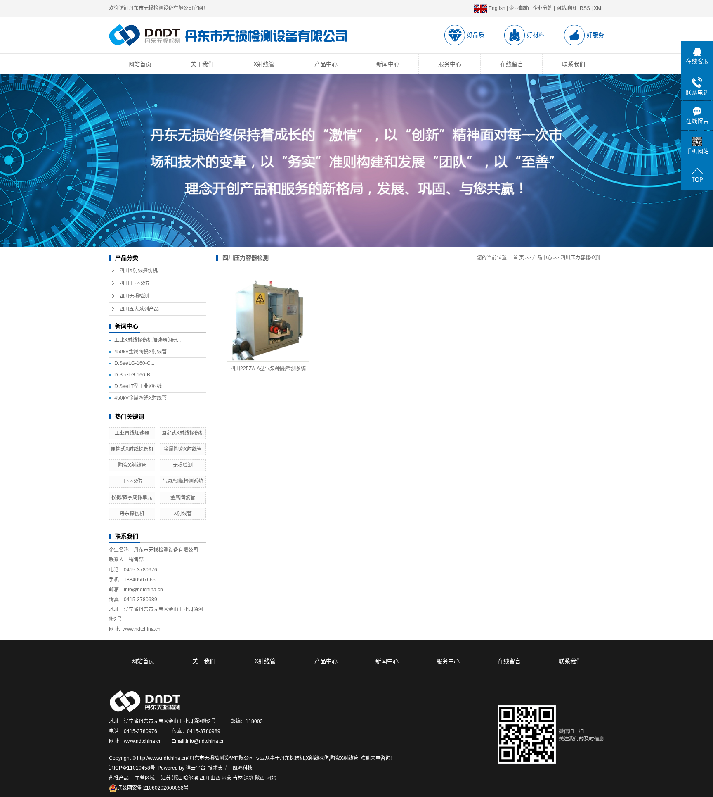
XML (599, 8)
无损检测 (183, 465)
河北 (271, 778)
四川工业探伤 (134, 283)
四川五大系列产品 (139, 309)
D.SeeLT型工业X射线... (139, 386)
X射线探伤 (317, 758)
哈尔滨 (190, 778)
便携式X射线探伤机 (132, 449)
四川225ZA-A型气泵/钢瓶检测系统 (268, 368)
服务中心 (449, 64)
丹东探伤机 (132, 513)
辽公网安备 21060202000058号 (153, 788)
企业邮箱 (519, 8)
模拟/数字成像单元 (131, 497)
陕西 (260, 778)
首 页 (518, 258)
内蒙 (226, 778)
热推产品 (119, 778)
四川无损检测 (134, 296)
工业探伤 (132, 481)
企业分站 (542, 8)
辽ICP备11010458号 (132, 768)
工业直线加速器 (132, 433)
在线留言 (511, 64)
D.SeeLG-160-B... (134, 375)
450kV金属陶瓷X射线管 (140, 351)
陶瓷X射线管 (132, 465)
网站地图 (566, 8)
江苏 (166, 778)
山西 (215, 778)
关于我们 (202, 64)
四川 (204, 778)
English (496, 8)
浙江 (177, 778)
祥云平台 (195, 768)
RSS (585, 8)
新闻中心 (387, 64)
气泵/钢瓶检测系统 (183, 481)
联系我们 (573, 64)
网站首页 (139, 64)
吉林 (238, 778)
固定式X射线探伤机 (182, 433)
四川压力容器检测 (580, 258)
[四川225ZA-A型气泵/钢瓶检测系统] (268, 320)
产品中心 (326, 64)
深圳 (249, 778)
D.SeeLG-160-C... (134, 363)
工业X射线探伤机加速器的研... (147, 340)
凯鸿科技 (243, 768)
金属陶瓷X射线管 (183, 449)
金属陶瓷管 (182, 497)
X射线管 (263, 64)
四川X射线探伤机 (138, 271)
